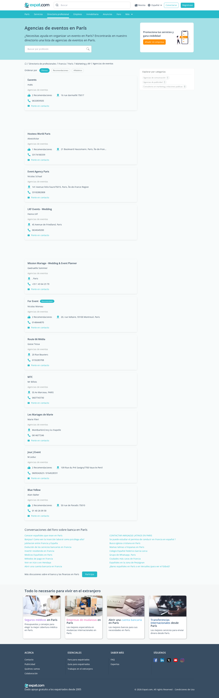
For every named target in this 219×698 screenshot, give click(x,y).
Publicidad (30, 664)
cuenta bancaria (131, 620)
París (27, 14)
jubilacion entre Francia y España (41, 543)
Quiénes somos (32, 668)
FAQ (113, 659)
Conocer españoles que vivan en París (43, 535)
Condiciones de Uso (184, 689)
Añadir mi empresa (154, 42)
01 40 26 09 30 (39, 511)
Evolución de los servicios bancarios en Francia (48, 547)
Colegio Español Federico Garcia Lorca (128, 551)
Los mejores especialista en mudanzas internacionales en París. (81, 630)
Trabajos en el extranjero (80, 668)
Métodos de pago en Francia (39, 559)
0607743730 (38, 398)
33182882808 (38, 192)
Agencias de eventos (38, 89)
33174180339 (38, 155)
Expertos (115, 664)
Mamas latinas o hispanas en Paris (127, 547)
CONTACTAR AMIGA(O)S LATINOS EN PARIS (131, 535)
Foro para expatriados (79, 659)
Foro (119, 14)
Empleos (77, 14)
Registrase (187, 5)
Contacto (29, 659)
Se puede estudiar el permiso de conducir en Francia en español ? (143, 539)
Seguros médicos (35, 620)
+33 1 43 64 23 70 (40, 284)
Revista (141, 5)
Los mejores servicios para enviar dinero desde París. (167, 632)
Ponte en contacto (40, 105)
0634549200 (38, 230)
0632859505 (38, 101)
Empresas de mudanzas (82, 620)
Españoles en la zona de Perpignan (127, 563)
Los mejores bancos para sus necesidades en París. (123, 629)
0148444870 (38, 322)
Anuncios (107, 14)
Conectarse (171, 5)
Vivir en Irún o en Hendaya (38, 563)
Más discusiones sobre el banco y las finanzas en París (52, 574)
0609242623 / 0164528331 (45, 473)
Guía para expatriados (79, 664)
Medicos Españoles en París (38, 555)
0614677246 (38, 435)
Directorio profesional (58, 14)
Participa (89, 574)
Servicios (38, 14)
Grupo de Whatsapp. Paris (123, 555)
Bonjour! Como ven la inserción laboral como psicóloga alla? (54, 539)
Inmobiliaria (92, 14)
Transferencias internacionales (160, 621)
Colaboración (31, 673)
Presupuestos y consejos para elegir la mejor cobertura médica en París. (41, 627)
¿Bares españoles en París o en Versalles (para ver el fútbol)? (140, 566)
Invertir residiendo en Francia (39, 551)
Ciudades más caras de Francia (125, 559)
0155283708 (38, 360)
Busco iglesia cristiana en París (125, 543)
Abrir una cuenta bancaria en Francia (43, 566)
